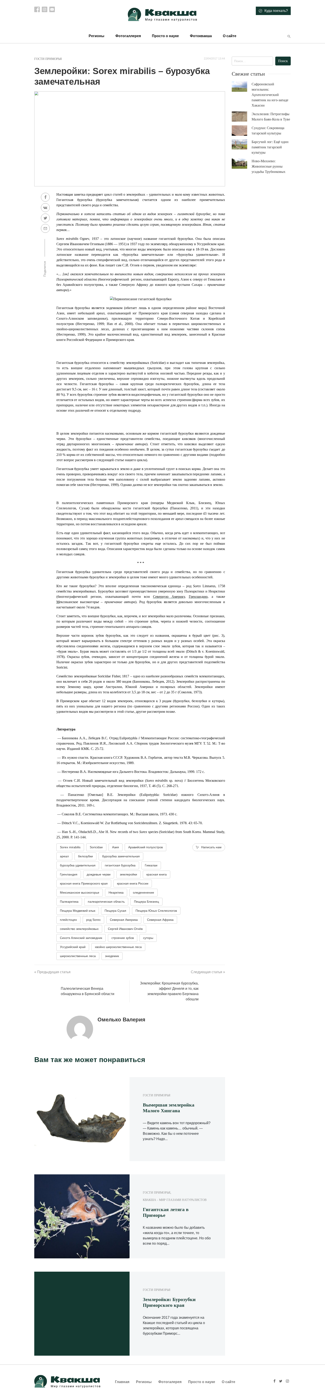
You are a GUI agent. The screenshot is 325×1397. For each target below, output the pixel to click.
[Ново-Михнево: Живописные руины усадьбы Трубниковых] (242, 164)
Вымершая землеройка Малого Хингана (168, 1107)
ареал (64, 856)
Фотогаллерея (128, 36)
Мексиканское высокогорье (79, 892)
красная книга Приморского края (84, 883)
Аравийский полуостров (145, 847)
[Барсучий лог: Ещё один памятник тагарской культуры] (242, 144)
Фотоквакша (201, 36)
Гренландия (68, 874)
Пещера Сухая (115, 910)
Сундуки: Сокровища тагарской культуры (268, 130)
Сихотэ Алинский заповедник (81, 938)
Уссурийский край (73, 947)
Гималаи (151, 865)
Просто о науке (165, 36)
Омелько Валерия (121, 1019)
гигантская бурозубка (120, 865)
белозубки (85, 856)
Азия (115, 847)
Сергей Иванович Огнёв (125, 929)
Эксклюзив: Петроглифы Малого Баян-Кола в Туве (271, 116)
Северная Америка (124, 919)
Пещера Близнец (146, 901)
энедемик (112, 956)
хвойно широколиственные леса (118, 947)
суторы (148, 938)
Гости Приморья (48, 59)
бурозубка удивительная (78, 865)
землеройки (128, 874)
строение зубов (122, 938)
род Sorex (93, 919)
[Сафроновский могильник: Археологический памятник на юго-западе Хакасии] (242, 87)
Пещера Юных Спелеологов (156, 910)
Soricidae (96, 847)
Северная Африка (160, 919)
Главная (122, 1382)
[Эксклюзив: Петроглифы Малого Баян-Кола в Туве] (242, 116)
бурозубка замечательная (121, 856)
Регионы (96, 36)
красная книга (156, 874)
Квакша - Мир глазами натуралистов (174, 1200)
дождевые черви (99, 874)
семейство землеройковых (79, 929)
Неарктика (116, 892)
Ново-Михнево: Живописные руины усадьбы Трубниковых (268, 166)
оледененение (143, 892)
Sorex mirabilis (70, 847)
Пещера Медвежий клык (77, 910)
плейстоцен (68, 919)
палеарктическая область (106, 901)
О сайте (229, 36)
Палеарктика (69, 901)
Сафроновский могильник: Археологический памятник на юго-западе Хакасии (270, 94)
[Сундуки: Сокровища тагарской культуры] (242, 130)
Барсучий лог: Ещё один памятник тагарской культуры (270, 147)
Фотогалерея (170, 1382)
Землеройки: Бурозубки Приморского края (169, 1302)
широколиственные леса (78, 956)
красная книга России (132, 883)
